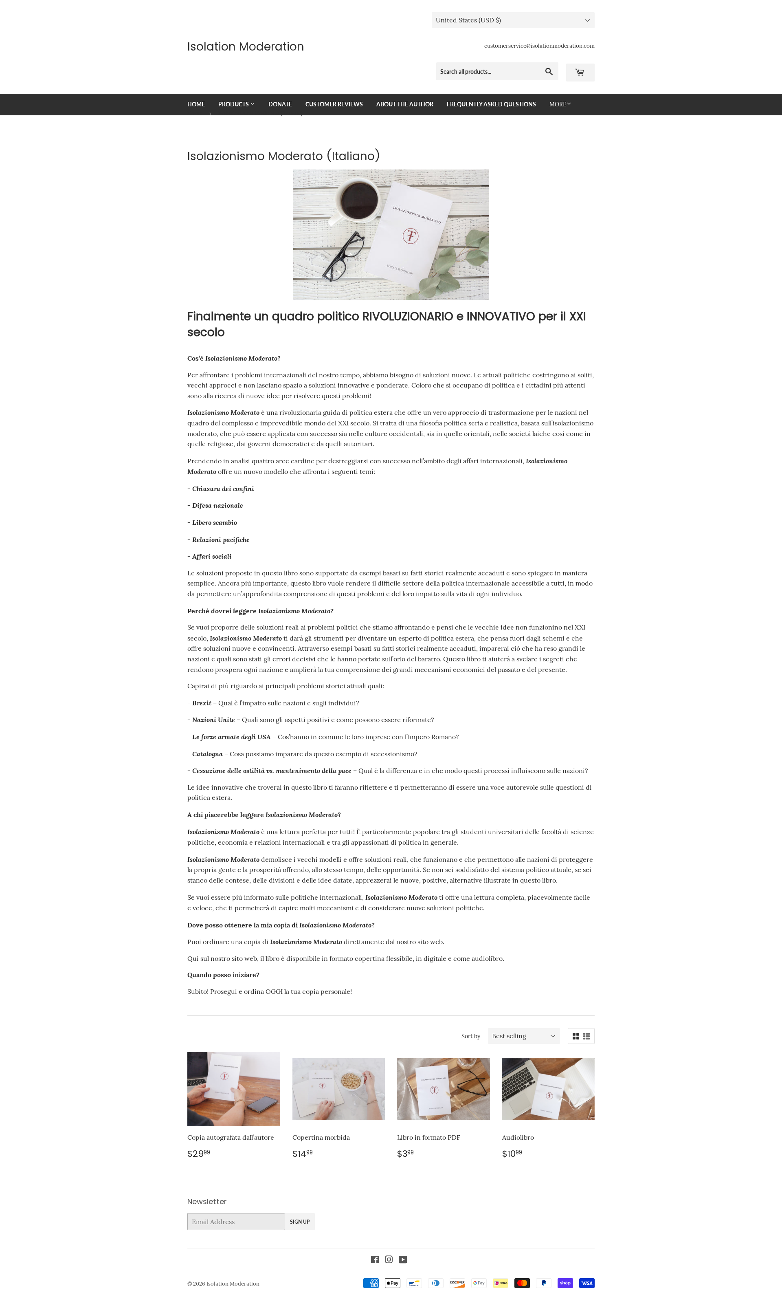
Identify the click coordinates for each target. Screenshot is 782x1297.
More (558, 104)
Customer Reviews (334, 104)
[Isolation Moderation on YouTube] (403, 1260)
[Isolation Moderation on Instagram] (389, 1260)
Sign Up (300, 1222)
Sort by (470, 1036)
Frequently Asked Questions (491, 104)
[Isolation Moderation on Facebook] (375, 1260)
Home (196, 104)
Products (234, 104)
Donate (280, 104)
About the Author (404, 104)
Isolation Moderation (245, 47)
